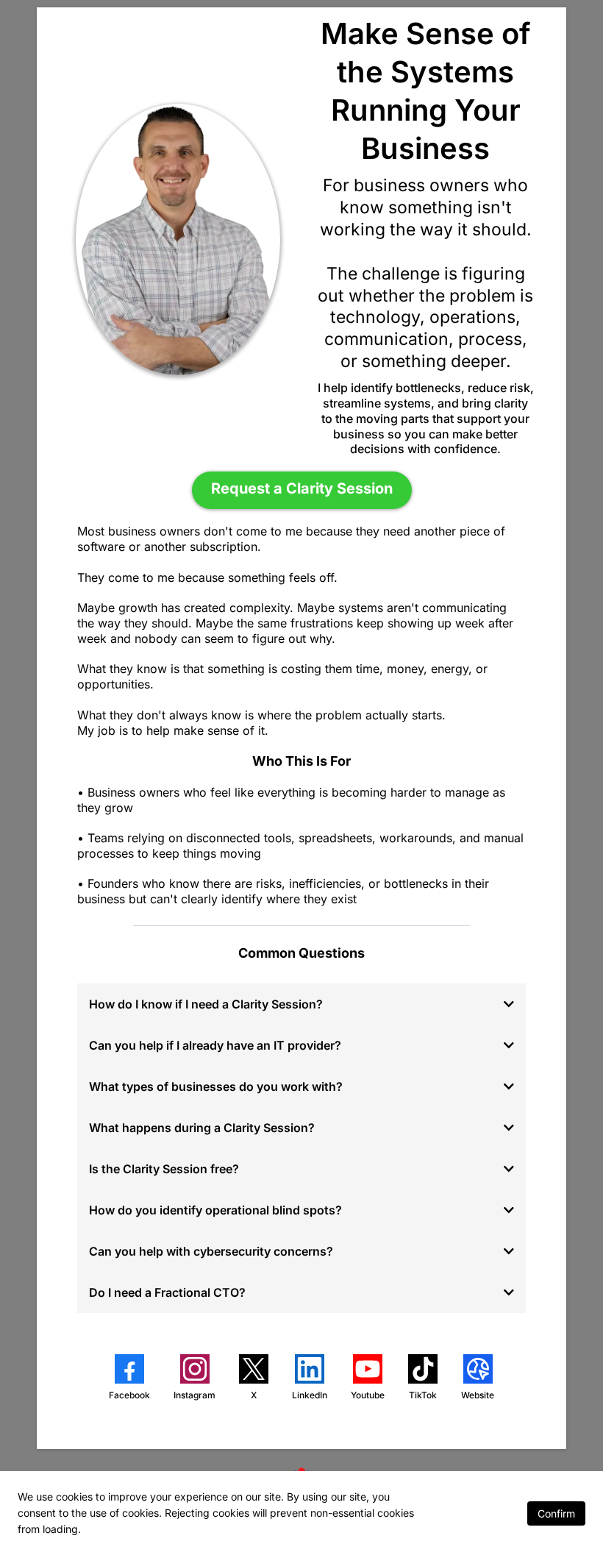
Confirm (556, 1513)
